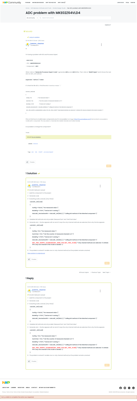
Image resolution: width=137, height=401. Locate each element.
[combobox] (75, 18)
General (35, 143)
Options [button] (107, 25)
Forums (27, 2)
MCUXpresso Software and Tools (41, 8)
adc (32, 152)
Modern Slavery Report (26, 392)
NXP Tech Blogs (51, 2)
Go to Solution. (36, 137)
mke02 (40, 152)
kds (36, 152)
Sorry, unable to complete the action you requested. (17, 397)
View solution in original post (36, 253)
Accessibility (36, 392)
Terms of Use (10, 392)
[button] (101, 45)
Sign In (133, 2)
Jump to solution (34, 37)
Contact (34, 387)
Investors (21, 387)
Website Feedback (44, 392)
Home (27, 8)
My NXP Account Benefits (47, 387)
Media (28, 387)
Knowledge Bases (38, 2)
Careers (13, 387)
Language (120, 2)
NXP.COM (61, 2)
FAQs (127, 2)
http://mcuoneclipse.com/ (82, 119)
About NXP (5, 387)
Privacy (4, 392)
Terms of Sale (17, 392)
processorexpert (48, 152)
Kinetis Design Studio (59, 8)
